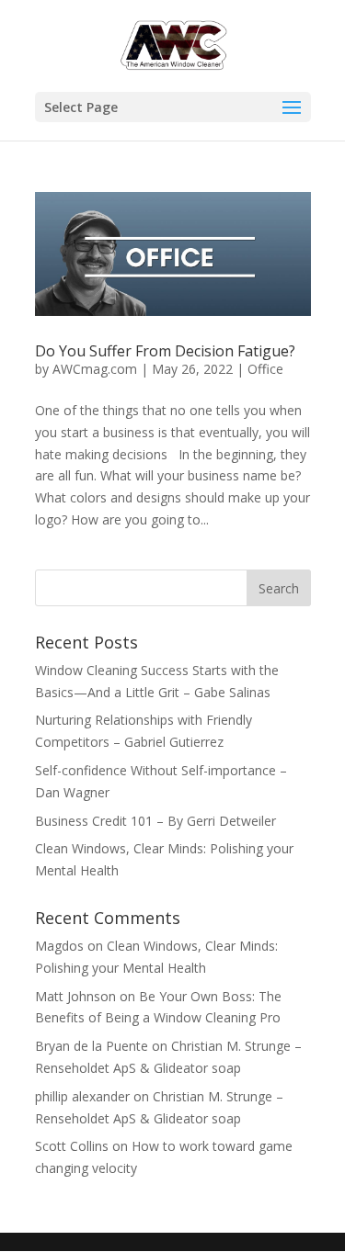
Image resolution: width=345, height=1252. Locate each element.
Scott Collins (72, 1146)
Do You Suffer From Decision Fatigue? (165, 351)
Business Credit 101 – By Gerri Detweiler (157, 820)
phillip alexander (82, 1096)
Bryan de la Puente (91, 1046)
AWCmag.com (94, 369)
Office (265, 369)
